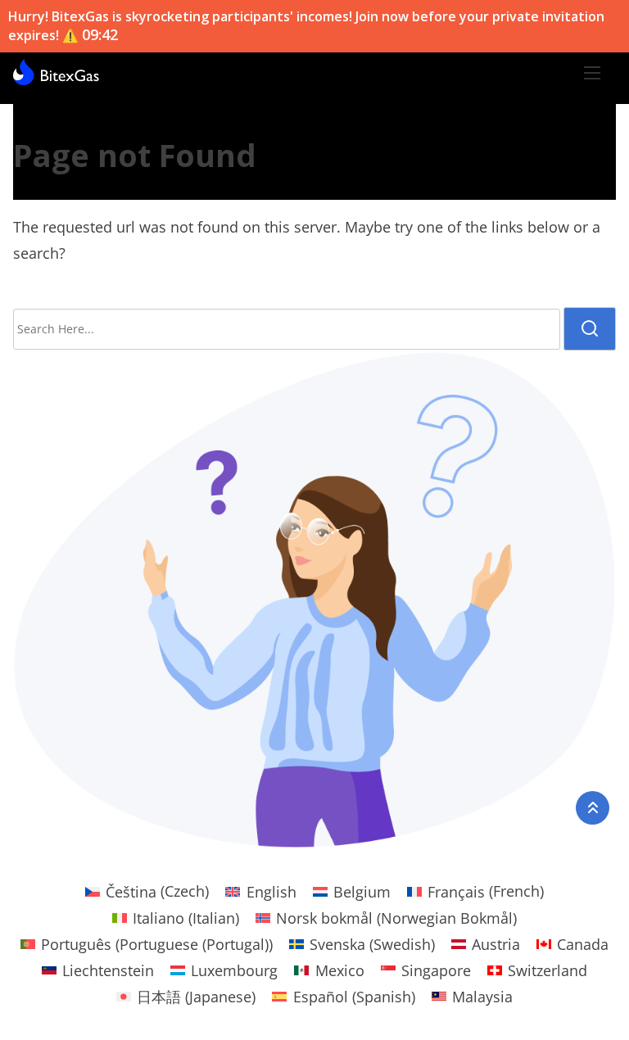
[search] (589, 328)
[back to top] (592, 808)
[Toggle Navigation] (592, 72)
